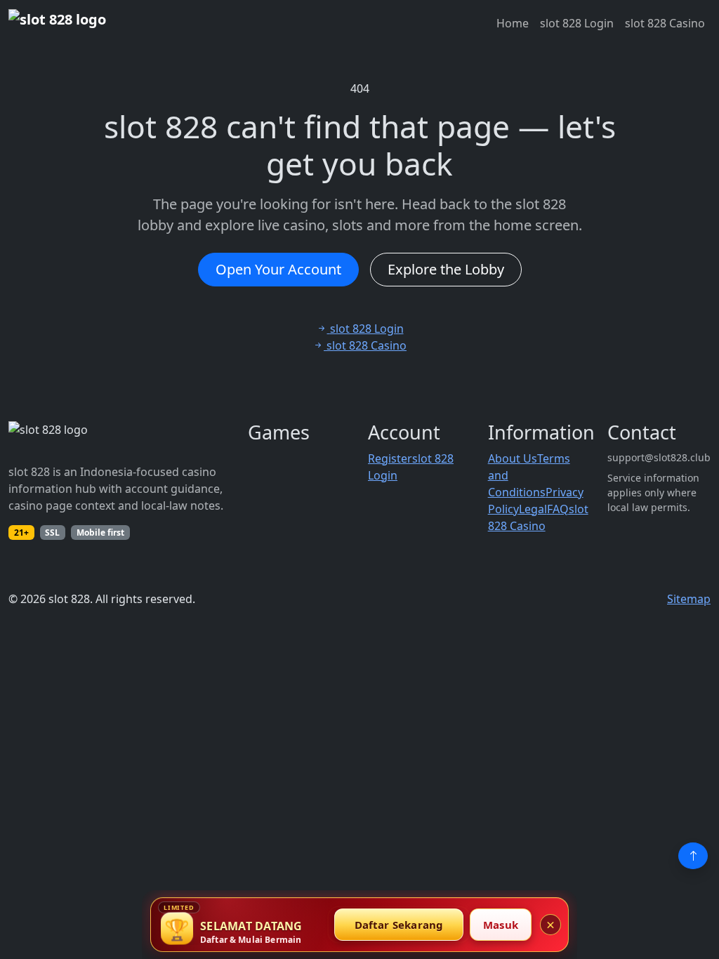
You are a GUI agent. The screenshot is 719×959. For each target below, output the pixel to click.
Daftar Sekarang (399, 925)
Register (390, 458)
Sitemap (689, 599)
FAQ (558, 509)
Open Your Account (278, 269)
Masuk (500, 925)
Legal (533, 509)
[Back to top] (693, 855)
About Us (512, 458)
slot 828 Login (577, 23)
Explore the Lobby (446, 269)
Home (512, 23)
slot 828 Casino (665, 23)
